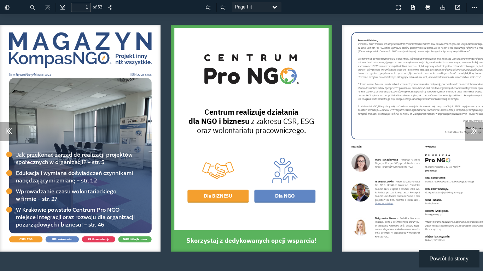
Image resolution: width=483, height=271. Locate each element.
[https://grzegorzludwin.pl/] (384, 203)
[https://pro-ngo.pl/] (438, 158)
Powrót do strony (449, 258)
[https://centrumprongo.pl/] (251, 69)
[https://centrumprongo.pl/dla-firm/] (218, 178)
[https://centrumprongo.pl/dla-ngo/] (284, 178)
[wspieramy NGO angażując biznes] (382, 6)
